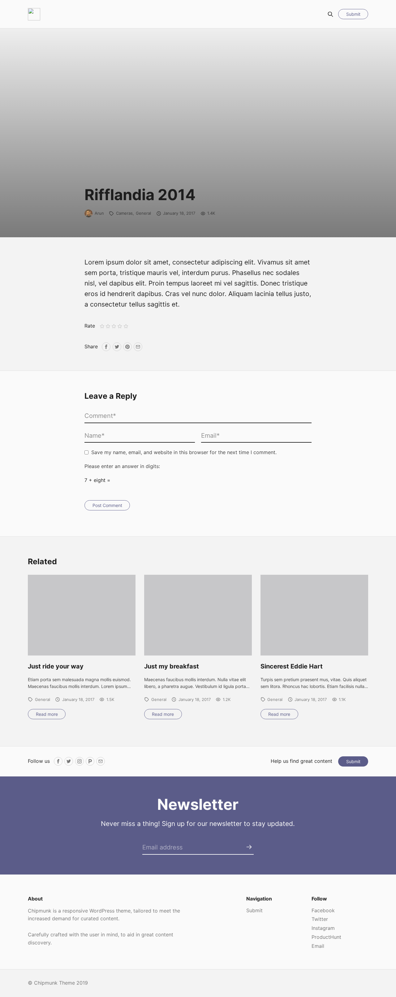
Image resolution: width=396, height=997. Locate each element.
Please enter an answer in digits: (122, 466)
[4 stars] (120, 326)
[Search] (330, 14)
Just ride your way (56, 666)
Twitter (320, 919)
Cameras (124, 213)
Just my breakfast (171, 666)
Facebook (323, 910)
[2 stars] (108, 326)
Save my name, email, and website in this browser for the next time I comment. (184, 452)
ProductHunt (326, 937)
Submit (353, 14)
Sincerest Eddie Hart (291, 666)
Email (318, 946)
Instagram (323, 928)
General (143, 213)
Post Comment (107, 505)
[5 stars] (126, 326)
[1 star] (102, 326)
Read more (47, 714)
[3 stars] (114, 326)
